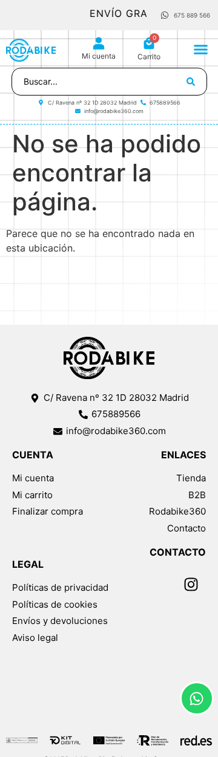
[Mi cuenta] (98, 43)
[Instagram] (191, 584)
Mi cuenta (99, 55)
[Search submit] (190, 81)
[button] (201, 48)
